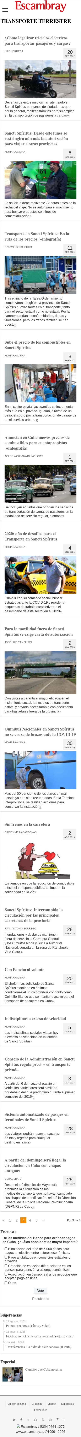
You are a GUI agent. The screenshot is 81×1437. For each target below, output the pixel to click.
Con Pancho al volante (24, 969)
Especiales (67, 1403)
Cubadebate (13, 1178)
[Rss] (14, 1419)
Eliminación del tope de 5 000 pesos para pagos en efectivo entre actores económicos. (37, 1250)
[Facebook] (21, 1419)
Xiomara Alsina (15, 151)
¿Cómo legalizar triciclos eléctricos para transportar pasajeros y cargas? (38, 40)
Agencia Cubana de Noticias (24, 456)
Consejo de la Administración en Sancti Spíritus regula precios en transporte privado (40, 1064)
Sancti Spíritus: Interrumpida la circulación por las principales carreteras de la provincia (34, 915)
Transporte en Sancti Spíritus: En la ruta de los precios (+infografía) (37, 236)
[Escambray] (40, 6)
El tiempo (37, 1403)
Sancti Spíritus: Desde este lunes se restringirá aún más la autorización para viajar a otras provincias (36, 138)
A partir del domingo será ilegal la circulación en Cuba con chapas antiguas (35, 1165)
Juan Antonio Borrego (20, 928)
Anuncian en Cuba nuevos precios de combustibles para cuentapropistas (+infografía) (37, 442)
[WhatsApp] (35, 1419)
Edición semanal (17, 1403)
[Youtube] (43, 1419)
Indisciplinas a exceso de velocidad (35, 1019)
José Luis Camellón (18, 642)
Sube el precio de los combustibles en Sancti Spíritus (38, 344)
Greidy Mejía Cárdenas (21, 832)
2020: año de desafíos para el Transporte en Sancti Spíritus (31, 536)
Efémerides (40, 1410)
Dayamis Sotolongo (18, 247)
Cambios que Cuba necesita (43, 1369)
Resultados (40, 1299)
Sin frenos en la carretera (27, 824)
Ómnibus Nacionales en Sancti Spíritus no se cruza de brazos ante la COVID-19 (40, 731)
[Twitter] (28, 1419)
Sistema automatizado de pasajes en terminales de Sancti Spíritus (37, 1117)
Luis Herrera (14, 51)
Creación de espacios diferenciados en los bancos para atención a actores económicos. (38, 1267)
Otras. (12, 1283)
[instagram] (50, 1419)
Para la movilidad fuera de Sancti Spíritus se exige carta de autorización (39, 631)
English (52, 1403)
